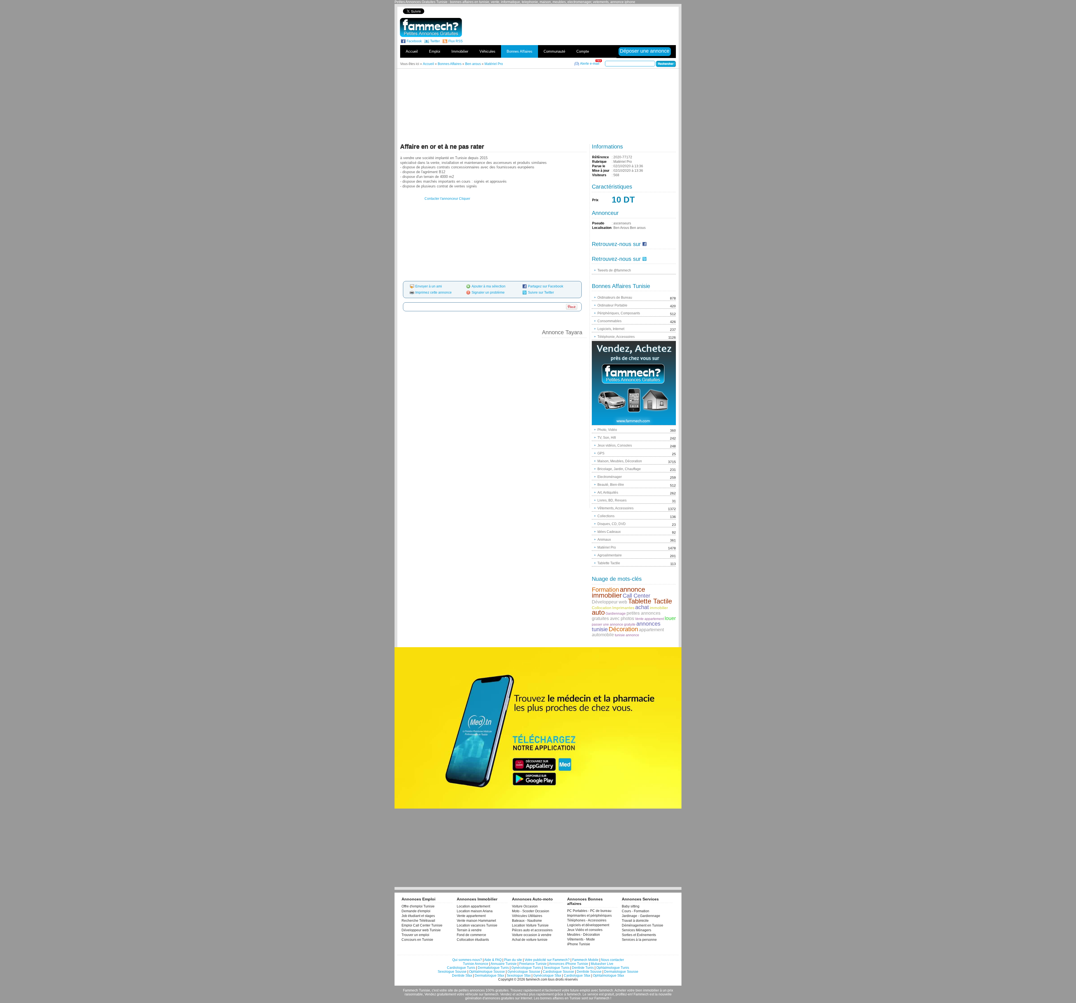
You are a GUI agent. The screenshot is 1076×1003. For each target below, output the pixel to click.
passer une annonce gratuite (614, 624)
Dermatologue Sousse (621, 972)
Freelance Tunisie (533, 964)
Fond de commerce (471, 935)
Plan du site (513, 960)
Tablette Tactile (650, 601)
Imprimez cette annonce (433, 292)
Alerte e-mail (589, 64)
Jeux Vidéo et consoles (584, 930)
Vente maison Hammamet (476, 921)
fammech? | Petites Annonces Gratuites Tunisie (431, 27)
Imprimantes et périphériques (589, 916)
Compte (582, 51)
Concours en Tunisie (417, 940)
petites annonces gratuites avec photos (626, 616)
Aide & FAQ (493, 960)
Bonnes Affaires (519, 51)
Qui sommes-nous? (467, 960)
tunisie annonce (627, 635)
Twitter (435, 41)
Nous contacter (612, 960)
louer (670, 618)
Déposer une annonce (645, 51)
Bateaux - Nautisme (527, 921)
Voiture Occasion (525, 906)
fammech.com (536, 979)
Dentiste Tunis (583, 968)
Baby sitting (630, 906)
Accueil (412, 51)
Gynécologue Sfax (547, 976)
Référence (600, 157)
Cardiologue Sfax (577, 976)
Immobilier (459, 51)
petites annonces (472, 990)
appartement (651, 629)
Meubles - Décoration (583, 935)
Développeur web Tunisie (421, 930)
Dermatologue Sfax (489, 976)
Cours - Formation (635, 911)
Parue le (598, 166)
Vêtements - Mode (581, 939)
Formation (605, 589)
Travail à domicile (635, 921)
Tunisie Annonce (475, 964)
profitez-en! (624, 994)
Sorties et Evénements (639, 935)
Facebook (414, 41)
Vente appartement (649, 619)
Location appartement (473, 906)
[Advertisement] (579, 11)
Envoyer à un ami (428, 286)
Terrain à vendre (469, 930)
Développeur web (609, 602)
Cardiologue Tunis (461, 968)
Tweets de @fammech (614, 270)
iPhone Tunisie (578, 944)
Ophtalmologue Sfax (608, 976)
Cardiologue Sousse (558, 972)
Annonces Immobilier (477, 899)
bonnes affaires (552, 998)
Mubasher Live (602, 964)
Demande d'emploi (416, 911)
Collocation (601, 607)
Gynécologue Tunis (526, 968)
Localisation (601, 228)
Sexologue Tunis (556, 968)
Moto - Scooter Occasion (530, 911)
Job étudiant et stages (418, 916)
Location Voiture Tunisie (530, 925)
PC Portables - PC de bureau (589, 911)
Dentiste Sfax (462, 976)
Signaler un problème (488, 292)
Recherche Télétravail (418, 921)
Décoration (623, 629)
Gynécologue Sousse (523, 972)
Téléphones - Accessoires (586, 920)
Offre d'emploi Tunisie (418, 906)
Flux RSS (455, 41)
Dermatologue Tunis (493, 968)
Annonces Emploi (418, 899)
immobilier (659, 607)
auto (598, 612)
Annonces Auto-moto (532, 899)
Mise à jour (600, 171)
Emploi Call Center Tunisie (422, 925)
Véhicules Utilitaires (527, 916)
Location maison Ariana (475, 911)
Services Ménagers (636, 930)
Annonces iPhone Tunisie (568, 964)
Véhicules (487, 51)
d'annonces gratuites (498, 998)
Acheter (620, 990)
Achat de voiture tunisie (530, 940)
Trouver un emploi (415, 935)
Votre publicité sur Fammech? (547, 960)
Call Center (636, 596)
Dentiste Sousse (589, 972)
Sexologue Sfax (519, 976)
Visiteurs (599, 175)
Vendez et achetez (514, 994)
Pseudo (598, 223)
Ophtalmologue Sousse (487, 972)
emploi (585, 990)
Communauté (554, 51)
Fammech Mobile (585, 960)
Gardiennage (616, 614)
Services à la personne (639, 940)
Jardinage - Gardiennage (641, 916)
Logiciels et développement (588, 925)
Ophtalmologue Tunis (612, 968)
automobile (603, 634)
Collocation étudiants (473, 940)
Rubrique (599, 162)
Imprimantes (623, 607)
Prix (595, 200)
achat (642, 607)
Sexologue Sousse (452, 972)
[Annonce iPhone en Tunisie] (634, 383)
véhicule (471, 994)
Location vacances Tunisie (477, 925)
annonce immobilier (618, 592)
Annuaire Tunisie (504, 964)
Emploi (434, 51)
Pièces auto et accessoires (532, 930)
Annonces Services (640, 899)
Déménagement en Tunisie (642, 925)
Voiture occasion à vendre (531, 935)
